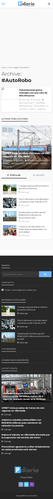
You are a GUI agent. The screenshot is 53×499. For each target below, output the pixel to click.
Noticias (32, 109)
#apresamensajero (26, 103)
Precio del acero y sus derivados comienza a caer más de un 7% (33, 200)
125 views (20, 160)
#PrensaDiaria (39, 106)
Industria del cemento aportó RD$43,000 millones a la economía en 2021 (32, 215)
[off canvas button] (3, 4)
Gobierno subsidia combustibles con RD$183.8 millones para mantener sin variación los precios (21, 423)
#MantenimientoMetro (36, 160)
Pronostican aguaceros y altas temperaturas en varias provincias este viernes (25, 448)
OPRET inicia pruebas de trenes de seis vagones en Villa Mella (26, 155)
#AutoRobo (40, 103)
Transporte (37, 149)
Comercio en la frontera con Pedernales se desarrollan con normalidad (33, 229)
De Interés (23, 109)
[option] (26, 147)
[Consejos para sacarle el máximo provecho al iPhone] (9, 189)
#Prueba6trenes (17, 163)
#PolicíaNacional (25, 106)
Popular (14, 175)
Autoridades (10, 149)
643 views (37, 100)
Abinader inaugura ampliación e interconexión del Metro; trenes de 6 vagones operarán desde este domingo (24, 396)
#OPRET (6, 163)
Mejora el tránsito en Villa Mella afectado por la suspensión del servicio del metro (25, 436)
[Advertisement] (26, 35)
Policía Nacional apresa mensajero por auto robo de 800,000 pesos (33, 93)
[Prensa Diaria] (26, 470)
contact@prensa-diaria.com (23, 290)
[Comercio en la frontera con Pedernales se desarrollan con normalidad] (9, 230)
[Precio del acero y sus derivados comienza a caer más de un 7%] (9, 203)
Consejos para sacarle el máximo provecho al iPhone (34, 187)
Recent (40, 175)
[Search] (49, 4)
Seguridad (42, 109)
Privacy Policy (27, 477)
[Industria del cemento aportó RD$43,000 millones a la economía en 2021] (9, 216)
